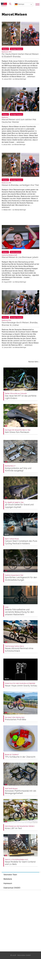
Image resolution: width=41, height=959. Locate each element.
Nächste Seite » (33, 362)
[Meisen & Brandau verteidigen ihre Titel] (20, 165)
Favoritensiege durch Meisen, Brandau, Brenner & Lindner (20, 322)
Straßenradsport (15, 252)
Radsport (5, 49)
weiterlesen (31, 76)
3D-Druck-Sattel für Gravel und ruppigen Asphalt (19, 505)
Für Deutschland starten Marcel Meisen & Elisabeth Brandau (20, 54)
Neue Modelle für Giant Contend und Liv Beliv (20, 862)
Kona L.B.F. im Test (20, 827)
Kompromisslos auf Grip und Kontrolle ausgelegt (18, 468)
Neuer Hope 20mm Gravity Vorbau (21, 685)
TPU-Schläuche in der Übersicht (20, 756)
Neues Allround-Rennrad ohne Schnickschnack (19, 648)
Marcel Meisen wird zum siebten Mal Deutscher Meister (19, 119)
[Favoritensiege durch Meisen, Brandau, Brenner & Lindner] (20, 302)
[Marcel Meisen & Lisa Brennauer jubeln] (20, 237)
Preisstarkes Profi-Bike (15, 719)
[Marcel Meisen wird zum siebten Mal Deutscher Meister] (20, 99)
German (20, 4)
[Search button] (10, 4)
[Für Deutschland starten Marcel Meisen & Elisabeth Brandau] (20, 34)
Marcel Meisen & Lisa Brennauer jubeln (20, 256)
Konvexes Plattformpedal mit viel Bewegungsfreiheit (20, 791)
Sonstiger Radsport (16, 49)
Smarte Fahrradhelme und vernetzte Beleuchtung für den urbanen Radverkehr (19, 611)
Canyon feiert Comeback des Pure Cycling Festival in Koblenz (21, 541)
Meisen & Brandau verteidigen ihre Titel (20, 184)
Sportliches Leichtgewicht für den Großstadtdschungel (21, 577)
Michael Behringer (20, 79)
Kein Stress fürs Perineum (18, 431)
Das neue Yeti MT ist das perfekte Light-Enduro (20, 396)
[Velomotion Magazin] (4, 4)
